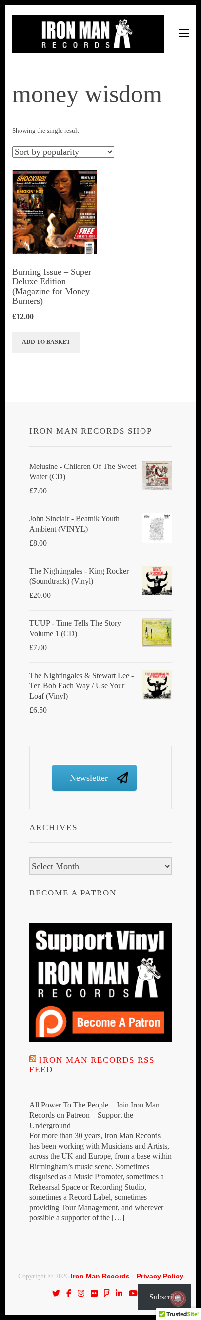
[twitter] (56, 1293)
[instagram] (81, 1293)
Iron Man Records (100, 1276)
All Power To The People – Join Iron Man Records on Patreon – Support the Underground (94, 1115)
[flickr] (94, 1293)
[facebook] (68, 1293)
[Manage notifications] (178, 1298)
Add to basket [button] (46, 342)
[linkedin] (119, 1293)
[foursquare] (107, 1293)
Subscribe (164, 1297)
